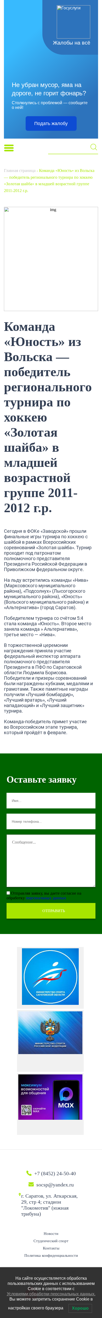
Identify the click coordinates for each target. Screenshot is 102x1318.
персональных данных (46, 898)
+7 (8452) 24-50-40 (55, 1173)
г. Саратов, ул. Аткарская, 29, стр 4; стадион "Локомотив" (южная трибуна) (49, 1205)
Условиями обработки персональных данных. (51, 1294)
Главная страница (20, 170)
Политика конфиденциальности (51, 1255)
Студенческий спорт (51, 1241)
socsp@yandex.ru (55, 1184)
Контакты (51, 1248)
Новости (51, 1234)
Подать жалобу (51, 123)
